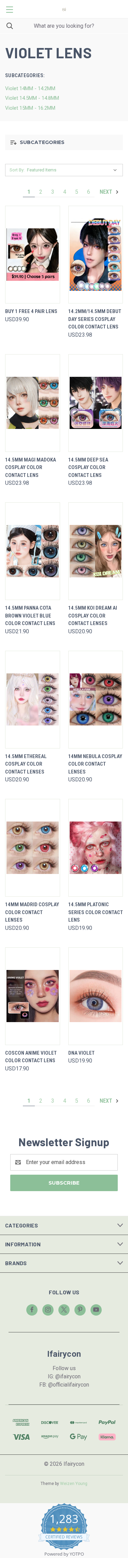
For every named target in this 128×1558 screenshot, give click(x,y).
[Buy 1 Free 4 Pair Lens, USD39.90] (32, 254)
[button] (64, 142)
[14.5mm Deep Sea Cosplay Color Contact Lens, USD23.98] (96, 403)
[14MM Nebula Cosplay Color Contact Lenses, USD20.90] (96, 699)
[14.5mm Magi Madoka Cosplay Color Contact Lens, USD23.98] (32, 403)
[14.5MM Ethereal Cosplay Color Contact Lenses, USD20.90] (32, 699)
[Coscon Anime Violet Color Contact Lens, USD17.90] (32, 996)
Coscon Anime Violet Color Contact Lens (31, 1057)
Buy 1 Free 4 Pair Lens (31, 311)
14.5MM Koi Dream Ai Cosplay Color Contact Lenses (92, 615)
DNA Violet (81, 1053)
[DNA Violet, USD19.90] (96, 996)
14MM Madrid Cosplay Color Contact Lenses (32, 912)
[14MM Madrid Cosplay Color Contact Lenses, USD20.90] (32, 847)
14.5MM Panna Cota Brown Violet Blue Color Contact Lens (30, 615)
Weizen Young (73, 1483)
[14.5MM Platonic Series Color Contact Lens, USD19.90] (96, 847)
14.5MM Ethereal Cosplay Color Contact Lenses (26, 764)
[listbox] (73, 170)
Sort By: (17, 169)
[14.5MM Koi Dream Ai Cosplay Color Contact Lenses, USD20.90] (96, 551)
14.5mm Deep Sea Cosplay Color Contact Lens (88, 467)
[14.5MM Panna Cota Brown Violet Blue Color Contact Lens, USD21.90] (32, 551)
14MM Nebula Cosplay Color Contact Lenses (95, 764)
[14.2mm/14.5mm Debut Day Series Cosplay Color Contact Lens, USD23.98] (96, 254)
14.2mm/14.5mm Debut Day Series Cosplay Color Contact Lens (94, 319)
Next (107, 192)
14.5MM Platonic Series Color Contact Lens (95, 912)
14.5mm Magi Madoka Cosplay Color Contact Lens (30, 467)
